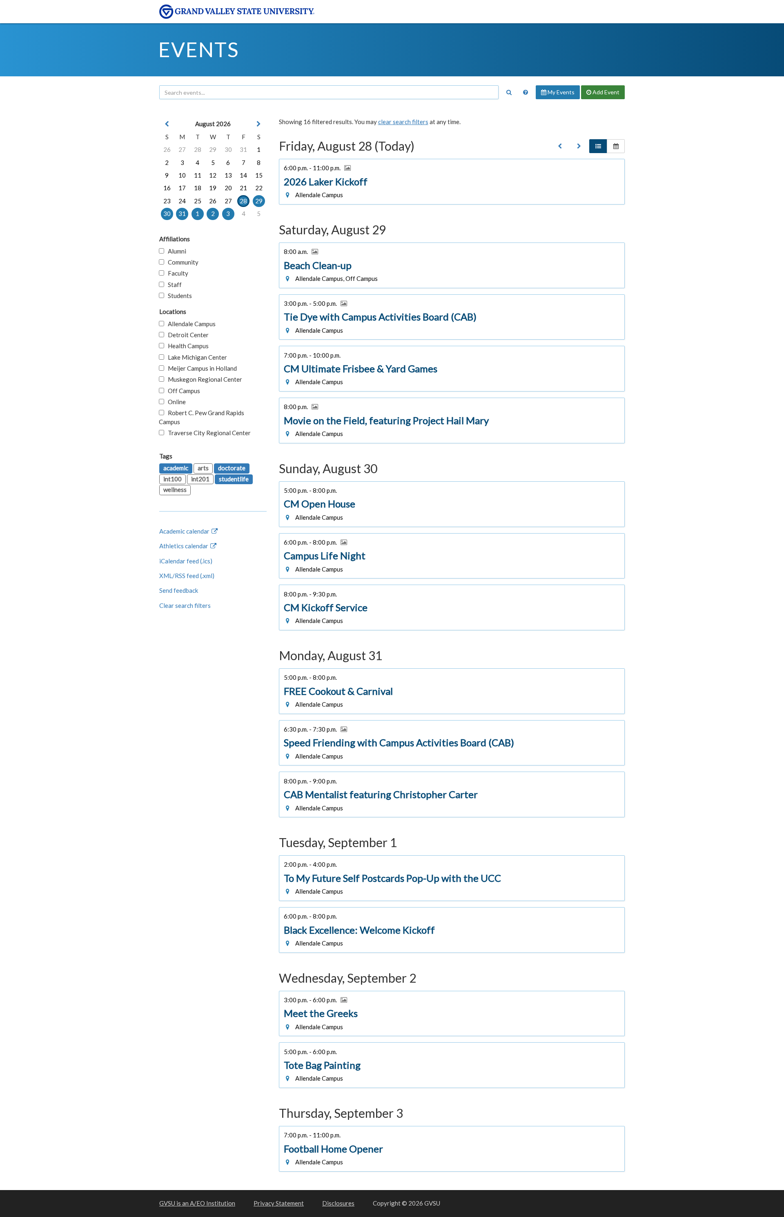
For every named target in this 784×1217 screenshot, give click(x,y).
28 (197, 149)
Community (181, 262)
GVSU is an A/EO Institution (197, 1203)
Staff (173, 284)
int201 (200, 479)
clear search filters (403, 121)
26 (167, 149)
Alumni (175, 251)
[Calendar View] (616, 146)
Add (605, 92)
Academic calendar (185, 531)
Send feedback (178, 590)
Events (198, 49)
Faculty (176, 273)
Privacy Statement (279, 1203)
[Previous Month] (167, 124)
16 (167, 187)
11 (197, 175)
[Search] (509, 92)
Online (175, 401)
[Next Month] (259, 124)
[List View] (598, 146)
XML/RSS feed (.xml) (186, 575)
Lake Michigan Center (195, 357)
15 (259, 175)
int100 (172, 479)
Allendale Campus (190, 323)
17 (182, 187)
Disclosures (338, 1203)
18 (197, 187)
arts (203, 468)
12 (212, 175)
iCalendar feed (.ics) (185, 561)
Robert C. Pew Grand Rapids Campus (201, 417)
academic (175, 468)
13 (228, 175)
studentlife (234, 479)
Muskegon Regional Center (203, 379)
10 (182, 175)
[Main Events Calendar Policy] (526, 92)
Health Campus (186, 345)
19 (212, 187)
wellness (175, 489)
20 (228, 187)
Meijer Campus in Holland (200, 368)
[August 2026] (560, 146)
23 (167, 201)
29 (212, 149)
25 (197, 201)
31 (243, 149)
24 (182, 201)
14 (243, 175)
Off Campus (182, 390)
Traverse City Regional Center (207, 432)
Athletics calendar (184, 546)
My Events (560, 92)
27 (182, 149)
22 (259, 187)
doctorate (231, 468)
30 (228, 149)
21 (243, 187)
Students (178, 295)
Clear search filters (185, 605)
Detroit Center (186, 334)
